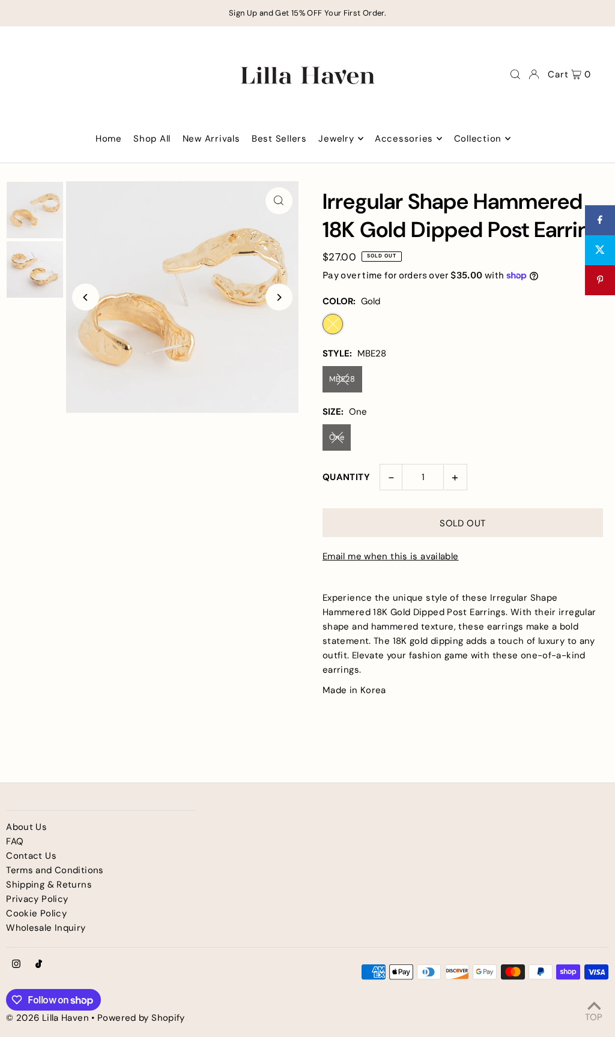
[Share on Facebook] (600, 220)
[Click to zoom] (278, 200)
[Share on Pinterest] (600, 280)
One (336, 437)
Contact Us (31, 856)
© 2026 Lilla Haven (47, 1018)
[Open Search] (515, 74)
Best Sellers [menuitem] (279, 139)
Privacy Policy (37, 899)
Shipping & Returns (49, 885)
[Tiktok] (38, 965)
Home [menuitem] (108, 139)
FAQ (14, 841)
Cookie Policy (36, 913)
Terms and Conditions (55, 870)
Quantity (346, 477)
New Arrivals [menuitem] (211, 139)
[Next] (278, 297)
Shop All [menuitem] (152, 139)
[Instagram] (16, 965)
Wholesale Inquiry (45, 928)
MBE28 (342, 379)
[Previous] (85, 297)
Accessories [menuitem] (404, 139)
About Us (26, 827)
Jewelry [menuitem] (336, 139)
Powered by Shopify (141, 1018)
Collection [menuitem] (478, 139)
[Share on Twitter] (600, 250)
